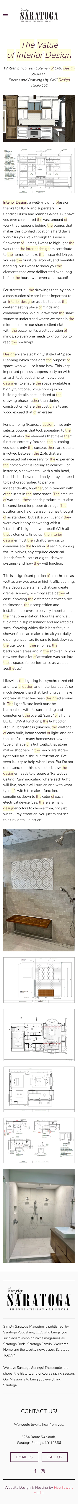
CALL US (54, 1457)
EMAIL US (24, 1457)
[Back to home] (39, 15)
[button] (5, 15)
